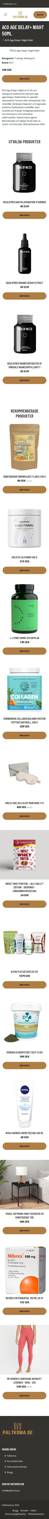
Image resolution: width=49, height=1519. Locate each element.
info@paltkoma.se (9, 4)
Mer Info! (25, 78)
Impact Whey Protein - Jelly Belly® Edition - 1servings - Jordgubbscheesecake (24, 887)
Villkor (33, 1510)
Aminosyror (29, 58)
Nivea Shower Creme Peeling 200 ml (24, 1133)
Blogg (10, 1472)
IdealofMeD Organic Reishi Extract (24, 282)
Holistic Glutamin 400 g (24, 557)
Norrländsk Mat (15, 1461)
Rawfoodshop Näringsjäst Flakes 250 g (24, 476)
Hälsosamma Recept (17, 1466)
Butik (40, 14)
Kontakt (24, 1510)
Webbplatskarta (36, 1514)
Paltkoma (11, 1455)
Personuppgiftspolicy (15, 1514)
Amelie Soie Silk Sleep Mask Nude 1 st (24, 803)
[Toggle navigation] (5, 14)
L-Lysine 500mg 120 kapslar (24, 638)
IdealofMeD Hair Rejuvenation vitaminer (24, 202)
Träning (18, 58)
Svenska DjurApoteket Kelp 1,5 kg (24, 1052)
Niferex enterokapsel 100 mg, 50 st (24, 1298)
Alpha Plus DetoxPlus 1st (24, 971)
